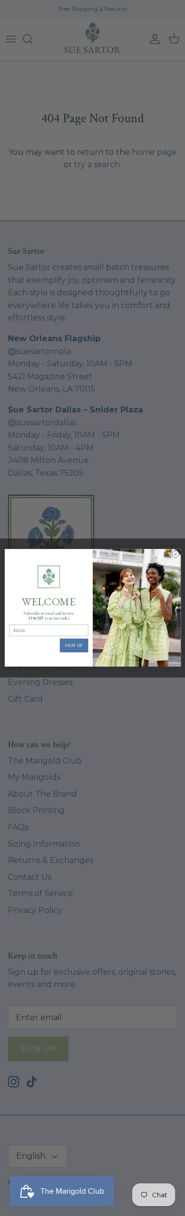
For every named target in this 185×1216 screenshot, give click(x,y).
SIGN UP (74, 645)
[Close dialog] (175, 554)
